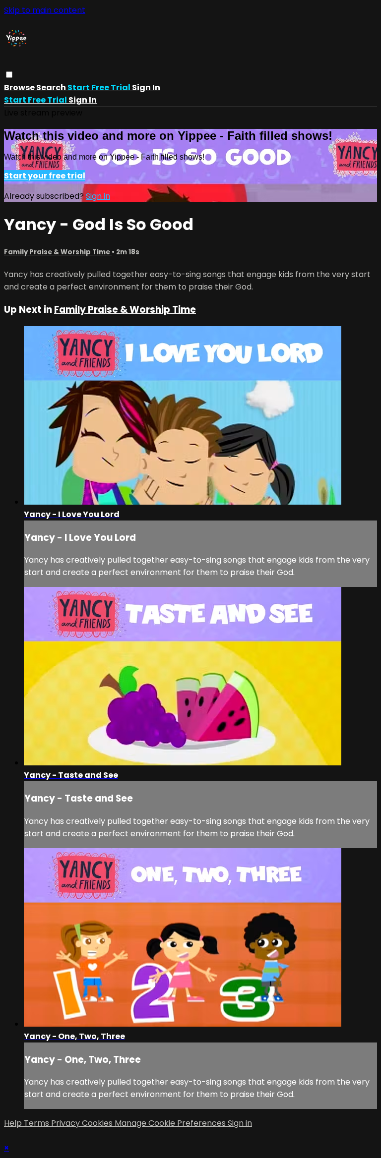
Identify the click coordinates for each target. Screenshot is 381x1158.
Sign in (146, 87)
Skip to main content (44, 10)
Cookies (98, 1123)
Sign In (82, 100)
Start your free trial (44, 175)
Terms (37, 1123)
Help (14, 1123)
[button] (9, 74)
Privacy (66, 1123)
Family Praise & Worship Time (58, 252)
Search (51, 87)
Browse (20, 87)
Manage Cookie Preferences (171, 1123)
